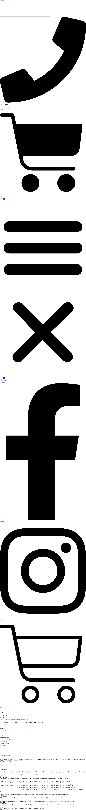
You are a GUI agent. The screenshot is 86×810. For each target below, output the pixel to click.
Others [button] (1, 805)
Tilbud (4, 199)
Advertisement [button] (3, 802)
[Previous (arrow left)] (2, 405)
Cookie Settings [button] (3, 761)
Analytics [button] (2, 798)
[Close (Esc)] (84, 1)
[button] (43, 289)
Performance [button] (2, 795)
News (4, 200)
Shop (4, 198)
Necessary (4, 776)
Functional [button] (2, 791)
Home (1, 708)
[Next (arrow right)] (84, 405)
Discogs (4, 201)
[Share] (81, 1)
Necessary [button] (2, 775)
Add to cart (5, 725)
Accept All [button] (9, 761)
